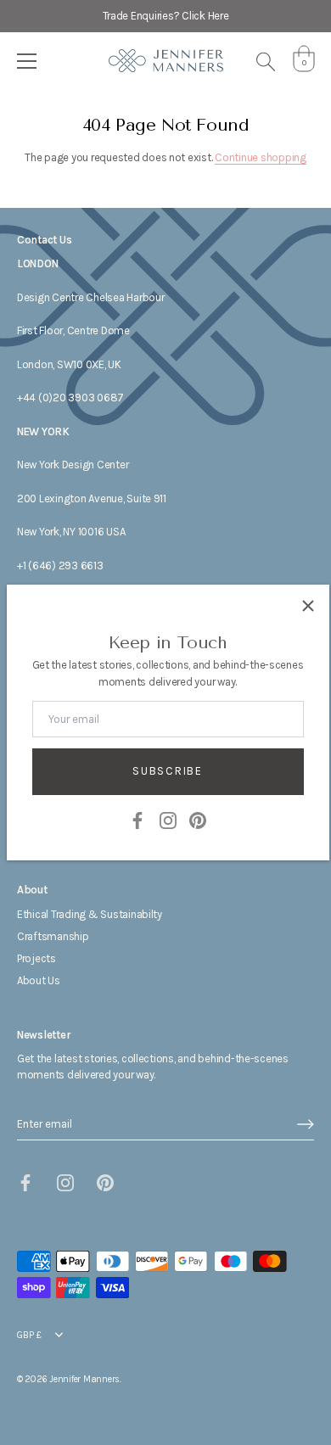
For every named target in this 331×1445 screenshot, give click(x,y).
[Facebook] (137, 819)
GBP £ (29, 1335)
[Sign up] (305, 1124)
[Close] (308, 605)
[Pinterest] (197, 819)
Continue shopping (260, 157)
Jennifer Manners (84, 1379)
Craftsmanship (53, 936)
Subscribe (167, 771)
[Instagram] (168, 819)
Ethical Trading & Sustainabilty (89, 914)
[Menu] (27, 61)
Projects (36, 958)
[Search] (265, 63)
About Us (38, 980)
